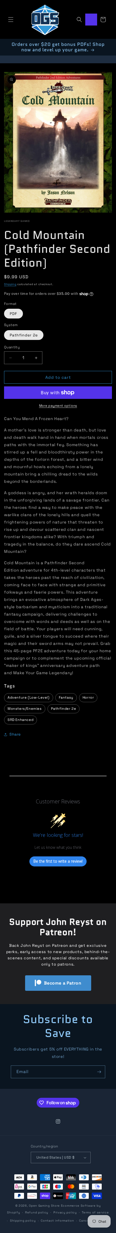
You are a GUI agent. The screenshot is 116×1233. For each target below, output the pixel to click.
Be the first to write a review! (58, 861)
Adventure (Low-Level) (29, 697)
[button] (11, 20)
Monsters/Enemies (25, 708)
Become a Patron (62, 983)
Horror (88, 697)
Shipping (10, 284)
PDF (13, 313)
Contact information (57, 1220)
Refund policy (36, 1212)
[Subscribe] (99, 1071)
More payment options (58, 405)
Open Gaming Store (44, 1205)
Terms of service (95, 1212)
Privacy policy (65, 1212)
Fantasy (66, 697)
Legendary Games (17, 221)
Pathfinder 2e (24, 335)
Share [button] (15, 734)
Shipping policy (23, 1220)
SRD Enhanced (20, 719)
